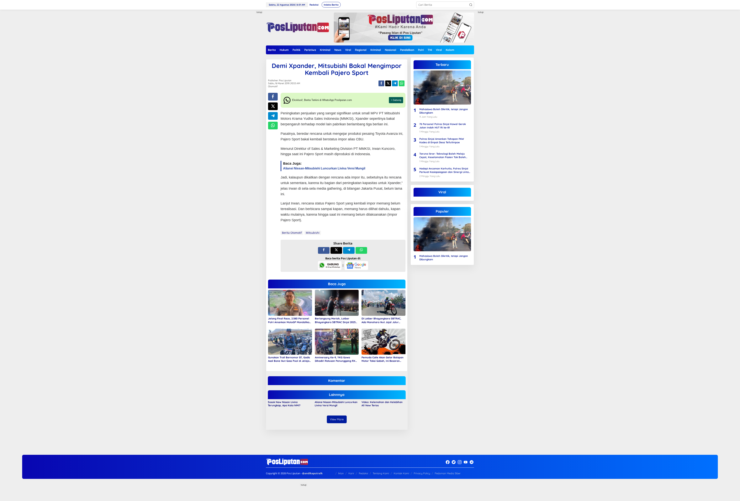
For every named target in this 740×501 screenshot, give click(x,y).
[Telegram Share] (395, 83)
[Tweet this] (388, 83)
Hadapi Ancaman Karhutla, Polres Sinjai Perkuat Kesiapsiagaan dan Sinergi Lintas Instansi (444, 170)
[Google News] (356, 265)
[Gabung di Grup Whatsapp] (329, 265)
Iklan (341, 473)
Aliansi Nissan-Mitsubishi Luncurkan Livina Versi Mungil (336, 403)
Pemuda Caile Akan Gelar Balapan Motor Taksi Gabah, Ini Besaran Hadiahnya (383, 359)
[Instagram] (459, 462)
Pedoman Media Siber (448, 473)
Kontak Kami (401, 473)
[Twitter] (453, 462)
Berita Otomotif (292, 233)
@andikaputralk (312, 473)
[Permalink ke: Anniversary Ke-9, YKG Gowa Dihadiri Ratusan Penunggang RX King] (337, 341)
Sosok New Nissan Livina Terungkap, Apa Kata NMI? (284, 403)
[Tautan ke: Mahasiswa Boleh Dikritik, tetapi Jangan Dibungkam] (442, 87)
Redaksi (363, 473)
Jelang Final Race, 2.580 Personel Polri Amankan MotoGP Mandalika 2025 (288, 320)
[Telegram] (471, 462)
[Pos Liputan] (297, 27)
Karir (351, 473)
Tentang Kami (381, 473)
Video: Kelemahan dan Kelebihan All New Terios (382, 403)
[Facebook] (447, 462)
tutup (259, 12)
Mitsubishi (313, 233)
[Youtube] (465, 462)
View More (337, 419)
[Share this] (381, 83)
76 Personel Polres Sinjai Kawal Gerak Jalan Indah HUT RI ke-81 (442, 125)
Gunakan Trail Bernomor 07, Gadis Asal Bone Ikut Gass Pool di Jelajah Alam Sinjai (289, 359)
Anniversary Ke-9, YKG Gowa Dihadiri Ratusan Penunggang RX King (335, 359)
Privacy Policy (422, 473)
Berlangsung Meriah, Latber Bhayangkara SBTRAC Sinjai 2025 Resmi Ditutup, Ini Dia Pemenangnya (335, 320)
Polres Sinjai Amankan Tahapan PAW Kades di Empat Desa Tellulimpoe (441, 140)
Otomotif (273, 86)
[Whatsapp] (401, 83)
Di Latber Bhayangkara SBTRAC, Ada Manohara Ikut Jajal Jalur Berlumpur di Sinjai (381, 320)
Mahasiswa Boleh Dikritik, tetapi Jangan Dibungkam (443, 111)
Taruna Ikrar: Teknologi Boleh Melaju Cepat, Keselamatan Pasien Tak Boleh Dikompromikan (442, 155)
